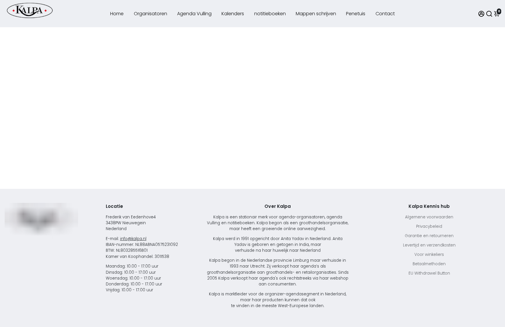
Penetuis (355, 13)
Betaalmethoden (429, 264)
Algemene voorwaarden (429, 217)
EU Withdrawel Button (429, 273)
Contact (385, 13)
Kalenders (233, 13)
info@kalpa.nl (133, 239)
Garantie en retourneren (429, 236)
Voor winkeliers (429, 254)
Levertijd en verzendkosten (429, 245)
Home (117, 13)
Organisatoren (150, 13)
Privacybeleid (429, 226)
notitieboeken (270, 13)
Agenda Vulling (194, 13)
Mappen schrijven (316, 13)
